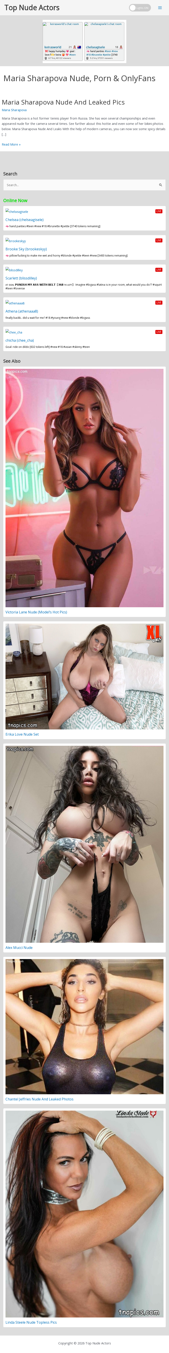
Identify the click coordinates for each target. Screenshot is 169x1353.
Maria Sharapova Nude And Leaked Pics (63, 102)
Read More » (11, 144)
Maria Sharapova (14, 110)
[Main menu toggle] (160, 7)
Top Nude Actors (31, 7)
